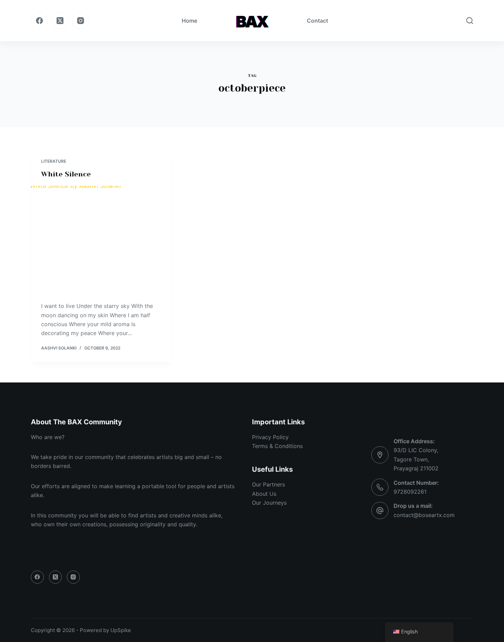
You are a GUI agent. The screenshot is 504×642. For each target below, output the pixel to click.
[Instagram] (80, 20)
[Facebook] (39, 20)
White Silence (66, 174)
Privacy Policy (270, 437)
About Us (264, 493)
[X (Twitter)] (60, 20)
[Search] (469, 20)
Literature (53, 161)
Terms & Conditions (277, 446)
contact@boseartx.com (424, 515)
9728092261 (410, 491)
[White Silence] (101, 238)
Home (189, 20)
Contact (317, 20)
